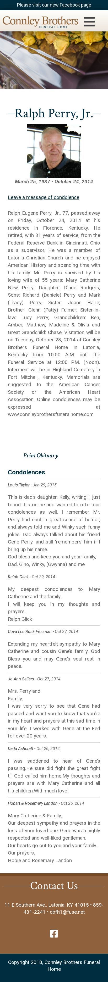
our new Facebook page (66, 5)
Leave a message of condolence (43, 197)
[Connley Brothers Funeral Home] (37, 23)
